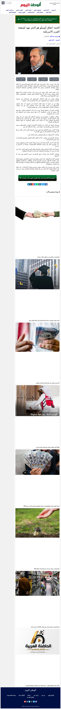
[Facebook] (36, 702)
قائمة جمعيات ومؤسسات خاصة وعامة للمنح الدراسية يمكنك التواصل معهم (44, 320)
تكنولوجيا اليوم (12, 12)
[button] (46, 184)
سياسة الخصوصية (11, 695)
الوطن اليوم (51, 695)
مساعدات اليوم (10, 10)
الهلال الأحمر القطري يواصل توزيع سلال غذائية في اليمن (47, 447)
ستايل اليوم (48, 12)
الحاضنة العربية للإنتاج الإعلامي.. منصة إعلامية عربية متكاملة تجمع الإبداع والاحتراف (42, 685)
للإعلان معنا (22, 695)
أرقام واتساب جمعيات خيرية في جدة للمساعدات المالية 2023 (46, 568)
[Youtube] (25, 702)
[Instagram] (32, 702)
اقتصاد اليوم (28, 10)
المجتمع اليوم (31, 12)
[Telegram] (29, 702)
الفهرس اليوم (22, 12)
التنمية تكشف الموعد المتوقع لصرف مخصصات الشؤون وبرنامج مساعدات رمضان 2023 (41, 506)
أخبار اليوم (46, 10)
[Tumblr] (27, 702)
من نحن (43, 695)
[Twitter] (34, 702)
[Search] (3, 2)
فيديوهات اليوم (37, 10)
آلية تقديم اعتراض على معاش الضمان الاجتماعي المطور (47, 383)
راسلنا (29, 695)
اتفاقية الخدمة (30, 697)
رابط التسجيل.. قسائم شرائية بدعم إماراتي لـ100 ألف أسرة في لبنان (45, 627)
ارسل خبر (36, 695)
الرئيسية (53, 10)
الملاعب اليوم (19, 10)
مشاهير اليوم (40, 12)
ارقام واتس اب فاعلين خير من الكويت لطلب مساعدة (48, 257)
